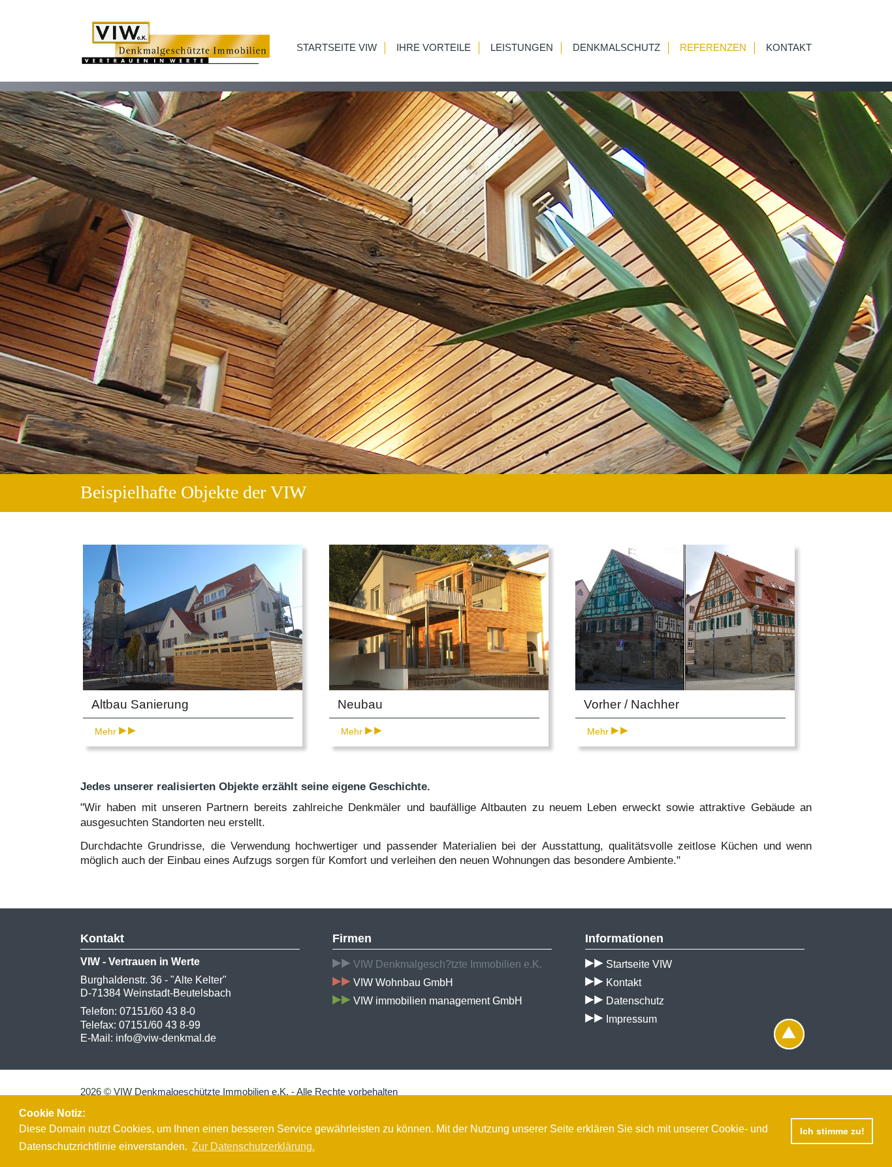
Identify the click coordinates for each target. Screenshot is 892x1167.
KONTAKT (789, 47)
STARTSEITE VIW (336, 47)
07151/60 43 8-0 (157, 1011)
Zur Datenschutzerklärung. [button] (253, 1146)
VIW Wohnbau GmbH (403, 982)
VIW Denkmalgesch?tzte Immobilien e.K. (447, 964)
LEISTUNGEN (521, 47)
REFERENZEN (713, 47)
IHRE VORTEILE (433, 47)
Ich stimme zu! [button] (832, 1131)
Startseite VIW (637, 964)
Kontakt (622, 982)
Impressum (630, 1019)
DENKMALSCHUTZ (616, 47)
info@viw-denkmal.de (166, 1038)
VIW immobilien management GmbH (437, 1000)
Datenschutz (633, 1000)
